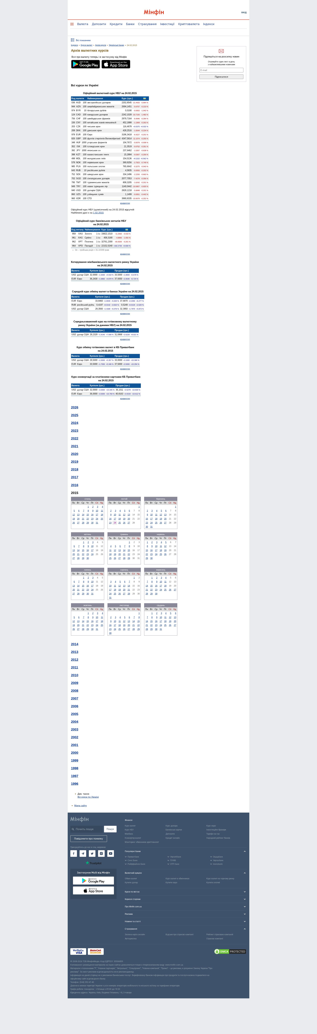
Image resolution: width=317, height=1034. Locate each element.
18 (102, 514)
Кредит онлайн (173, 838)
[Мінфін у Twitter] (92, 853)
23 (92, 519)
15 (88, 514)
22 (88, 519)
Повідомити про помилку (88, 838)
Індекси (208, 24)
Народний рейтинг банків (218, 838)
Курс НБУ (129, 830)
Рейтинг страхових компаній (219, 934)
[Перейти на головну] (158, 12)
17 (97, 514)
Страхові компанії (214, 938)
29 (88, 523)
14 (83, 514)
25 (102, 519)
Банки (130, 24)
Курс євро (211, 826)
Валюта (82, 24)
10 (97, 510)
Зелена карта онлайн (135, 934)
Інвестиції (167, 24)
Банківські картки (174, 830)
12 (73, 514)
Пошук (110, 829)
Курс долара (171, 826)
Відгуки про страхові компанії (180, 934)
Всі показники (83, 40)
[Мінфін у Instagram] (101, 853)
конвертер (125, 203)
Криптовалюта (188, 24)
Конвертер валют (133, 838)
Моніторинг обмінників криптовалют (142, 842)
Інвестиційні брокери (216, 830)
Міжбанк (129, 834)
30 (92, 523)
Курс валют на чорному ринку (220, 878)
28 (83, 523)
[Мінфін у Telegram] (83, 853)
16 (92, 514)
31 (97, 523)
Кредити (116, 24)
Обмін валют (131, 878)
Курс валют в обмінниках (177, 878)
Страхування (147, 24)
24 (97, 519)
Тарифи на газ (213, 834)
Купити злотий (213, 882)
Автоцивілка (131, 938)
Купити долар (131, 882)
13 (78, 514)
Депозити (99, 24)
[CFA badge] (112, 951)
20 (78, 519)
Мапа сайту (80, 805)
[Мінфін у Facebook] (73, 853)
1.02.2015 (98, 212)
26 (73, 523)
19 (73, 519)
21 (83, 519)
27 (78, 523)
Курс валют (130, 826)
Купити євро (171, 882)
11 (102, 510)
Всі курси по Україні (88, 797)
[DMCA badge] (230, 952)
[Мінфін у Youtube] (110, 853)
